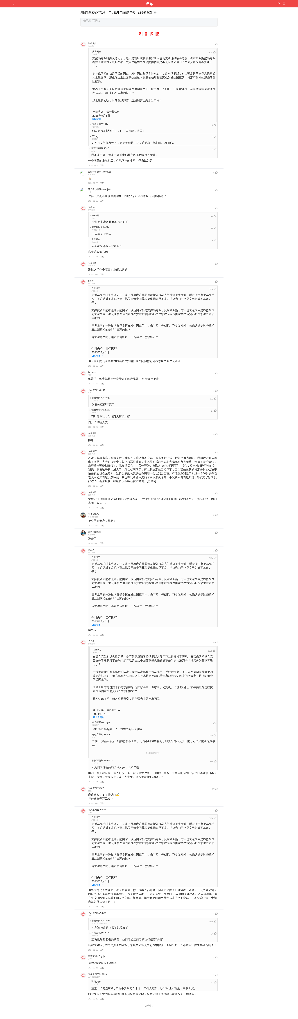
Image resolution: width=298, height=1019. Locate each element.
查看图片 (99, 119)
